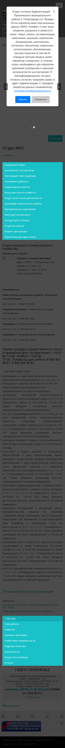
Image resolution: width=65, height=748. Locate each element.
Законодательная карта (17, 214)
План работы (12, 623)
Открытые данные (14, 225)
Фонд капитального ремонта (20, 192)
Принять (22, 99)
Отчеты (9, 662)
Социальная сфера (15, 164)
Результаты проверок (16, 657)
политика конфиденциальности (32, 91)
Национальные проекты (17, 186)
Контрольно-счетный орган (19, 170)
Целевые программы (16, 635)
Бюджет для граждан (16, 231)
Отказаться (41, 99)
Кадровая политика (15, 646)
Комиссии (10, 629)
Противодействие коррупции (20, 175)
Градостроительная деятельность (23, 198)
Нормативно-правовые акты (20, 640)
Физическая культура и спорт (20, 236)
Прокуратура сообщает (17, 220)
